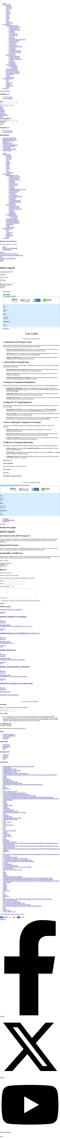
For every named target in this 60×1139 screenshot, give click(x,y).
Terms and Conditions (8, 734)
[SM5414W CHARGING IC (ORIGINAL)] (11, 609)
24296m (5, 875)
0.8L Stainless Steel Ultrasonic (10, 781)
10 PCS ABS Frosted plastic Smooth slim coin (14, 793)
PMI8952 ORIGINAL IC (8, 650)
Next (1, 257)
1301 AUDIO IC (7, 822)
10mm (4, 801)
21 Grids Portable (7, 864)
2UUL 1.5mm (6, 910)
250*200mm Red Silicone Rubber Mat (12, 876)
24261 (4, 874)
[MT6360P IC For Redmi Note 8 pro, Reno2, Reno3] (13, 676)
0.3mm (5, 776)
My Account (6, 744)
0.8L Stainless (6, 779)
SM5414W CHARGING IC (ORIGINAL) (13, 616)
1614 (4, 837)
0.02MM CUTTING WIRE (10, 772)
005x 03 (5, 787)
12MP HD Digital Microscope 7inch (12, 818)
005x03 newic (6, 788)
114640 (5, 802)
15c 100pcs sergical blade (9, 830)
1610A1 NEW (6, 834)
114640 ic (5, 804)
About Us (5, 756)
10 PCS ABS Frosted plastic (10, 791)
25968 (4, 889)
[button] (9, 296)
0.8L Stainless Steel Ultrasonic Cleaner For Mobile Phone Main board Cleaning (22, 784)
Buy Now (9, 284)
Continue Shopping (8, 98)
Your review (3, 598)
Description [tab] (6, 518)
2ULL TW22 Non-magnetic (10, 900)
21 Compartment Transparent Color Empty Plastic (15, 858)
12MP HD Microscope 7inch (10, 819)
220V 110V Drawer (8, 868)
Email (2, 583)
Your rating (3, 586)
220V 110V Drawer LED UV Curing (12, 869)
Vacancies (5, 738)
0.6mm (5, 777)
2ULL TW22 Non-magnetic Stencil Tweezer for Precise (17, 904)
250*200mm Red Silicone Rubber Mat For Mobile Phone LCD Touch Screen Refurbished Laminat (27, 878)
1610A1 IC (6, 833)
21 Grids (5, 862)
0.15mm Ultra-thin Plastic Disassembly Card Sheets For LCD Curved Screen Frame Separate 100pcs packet (29, 774)
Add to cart (3, 284)
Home (4, 247)
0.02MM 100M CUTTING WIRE (11, 770)
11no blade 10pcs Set (8, 809)
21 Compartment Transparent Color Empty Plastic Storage (17, 860)
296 (4, 897)
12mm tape (6, 815)
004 (4, 786)
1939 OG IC (6, 851)
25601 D (5, 885)
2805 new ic (6, 896)
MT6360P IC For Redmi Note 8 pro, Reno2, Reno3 (16, 683)
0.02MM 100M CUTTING (10, 769)
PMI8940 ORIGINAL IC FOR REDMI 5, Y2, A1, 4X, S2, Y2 (19, 633)
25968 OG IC (6, 890)
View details (3, 264)
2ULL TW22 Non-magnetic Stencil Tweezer (14, 903)
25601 (4, 883)
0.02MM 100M (7, 768)
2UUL (4, 908)
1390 (4, 828)
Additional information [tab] (8, 520)
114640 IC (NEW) (7, 805)
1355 (4, 823)
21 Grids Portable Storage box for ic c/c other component (17, 867)
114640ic (5, 807)
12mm (4, 814)
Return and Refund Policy (9, 735)
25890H (5, 888)
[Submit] (15, 710)
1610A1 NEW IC (7, 836)
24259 (4, 872)
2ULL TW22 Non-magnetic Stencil (12, 901)
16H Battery (6, 840)
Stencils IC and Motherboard (10, 248)
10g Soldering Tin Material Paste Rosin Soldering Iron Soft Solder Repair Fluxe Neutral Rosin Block (28, 797)
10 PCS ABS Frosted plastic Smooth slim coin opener (16, 794)
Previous (2, 252)
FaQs (4, 759)
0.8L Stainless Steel (8, 780)
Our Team (5, 757)
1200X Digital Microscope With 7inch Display (14, 812)
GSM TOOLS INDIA (9, 914)
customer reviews (5, 271)
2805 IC (5, 894)
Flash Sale (5, 747)
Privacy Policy (6, 737)
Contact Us (6, 754)
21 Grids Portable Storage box (10, 865)
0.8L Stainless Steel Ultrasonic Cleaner (12, 783)
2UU (4, 907)
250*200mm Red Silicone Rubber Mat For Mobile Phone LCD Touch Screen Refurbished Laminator (28, 879)
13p (4, 829)
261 (4, 892)
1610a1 (5, 832)
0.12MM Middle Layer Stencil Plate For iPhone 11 (15, 773)
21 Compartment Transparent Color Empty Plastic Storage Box (18, 861)
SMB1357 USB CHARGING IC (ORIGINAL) (15, 667)
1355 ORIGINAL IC (8, 825)
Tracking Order (7, 746)
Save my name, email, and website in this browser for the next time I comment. (21, 600)
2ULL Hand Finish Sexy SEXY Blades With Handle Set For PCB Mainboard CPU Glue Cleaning (27, 899)
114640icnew (6, 808)
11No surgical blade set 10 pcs (10, 811)
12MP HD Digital (7, 816)
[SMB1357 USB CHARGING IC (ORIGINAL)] (12, 659)
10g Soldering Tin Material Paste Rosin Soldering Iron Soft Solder (19, 795)
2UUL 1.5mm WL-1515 (9, 911)
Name (2, 581)
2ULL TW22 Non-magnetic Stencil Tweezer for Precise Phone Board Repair (22, 906)
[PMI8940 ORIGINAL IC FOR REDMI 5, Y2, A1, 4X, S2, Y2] (16, 626)
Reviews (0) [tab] (6, 521)
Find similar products (5, 625)
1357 (4, 826)
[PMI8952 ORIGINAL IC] (7, 643)
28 (3, 893)
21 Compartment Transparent (10, 857)
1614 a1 (5, 839)
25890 (4, 886)
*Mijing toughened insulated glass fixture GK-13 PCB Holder (18, 766)
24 (3, 871)
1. (3, 790)
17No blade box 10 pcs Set (9, 841)
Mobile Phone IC (7, 249)
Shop (4, 748)
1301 (4, 821)
